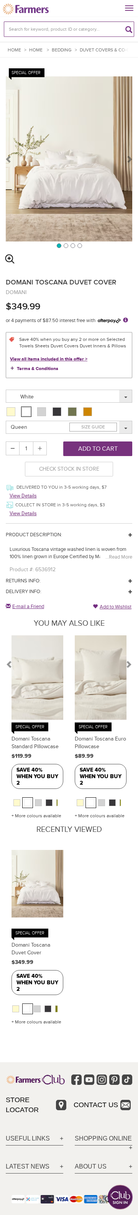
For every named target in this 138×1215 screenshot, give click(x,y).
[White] (26, 412)
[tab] (34, 1139)
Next (129, 159)
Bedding (62, 50)
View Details (23, 496)
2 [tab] (65, 245)
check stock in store (69, 469)
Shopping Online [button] (103, 1138)
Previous (9, 159)
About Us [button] (91, 1166)
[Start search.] (129, 29)
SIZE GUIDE (93, 427)
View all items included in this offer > (48, 359)
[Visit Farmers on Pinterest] (114, 1079)
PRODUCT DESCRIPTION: (34, 535)
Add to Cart (98, 449)
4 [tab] (79, 245)
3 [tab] (72, 245)
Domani (16, 292)
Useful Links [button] (28, 1138)
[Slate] (58, 412)
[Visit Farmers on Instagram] (102, 1079)
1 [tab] (59, 245)
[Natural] (12, 412)
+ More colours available (36, 816)
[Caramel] (88, 412)
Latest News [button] (27, 1166)
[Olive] (73, 412)
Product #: (22, 569)
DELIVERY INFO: (23, 591)
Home (14, 50)
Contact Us (96, 1105)
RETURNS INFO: (23, 581)
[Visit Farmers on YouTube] (89, 1079)
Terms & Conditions (37, 369)
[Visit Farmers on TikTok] (127, 1079)
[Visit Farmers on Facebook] (76, 1079)
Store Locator (22, 1105)
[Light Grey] (42, 412)
